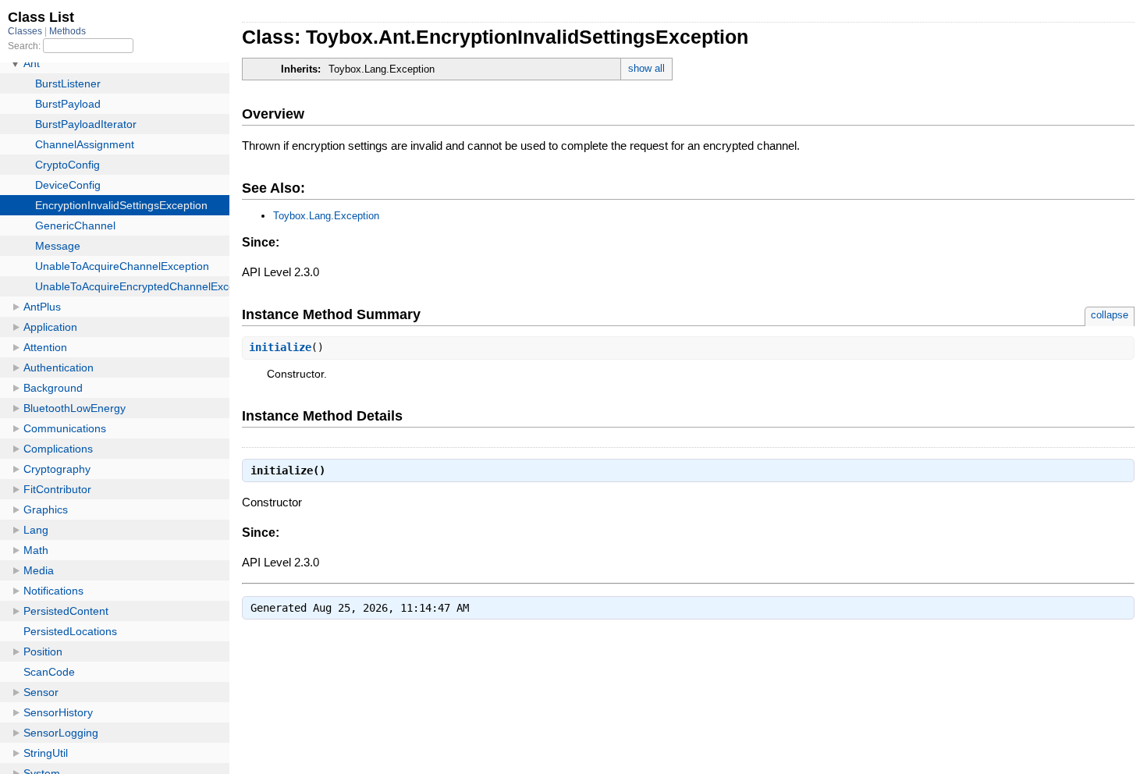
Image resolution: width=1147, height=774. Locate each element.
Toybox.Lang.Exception (326, 216)
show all (646, 68)
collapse (1109, 315)
